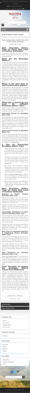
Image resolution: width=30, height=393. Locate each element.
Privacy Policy (6, 322)
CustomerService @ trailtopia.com (15, 6)
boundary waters (11, 295)
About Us (5, 320)
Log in (10, 8)
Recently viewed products (8, 362)
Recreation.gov (15, 142)
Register (6, 8)
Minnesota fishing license (16, 174)
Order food (22, 284)
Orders (4, 346)
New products (6, 359)
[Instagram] (18, 372)
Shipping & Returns (7, 325)
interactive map (15, 259)
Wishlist (4, 351)
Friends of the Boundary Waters (9, 256)
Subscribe (23, 377)
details (18, 298)
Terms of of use (6, 327)
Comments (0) (13, 298)
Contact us (5, 335)
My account (5, 344)
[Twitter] (15, 372)
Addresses (5, 348)
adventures (19, 295)
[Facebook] (12, 372)
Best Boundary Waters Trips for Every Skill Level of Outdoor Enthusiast (15, 40)
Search (3, 25)
